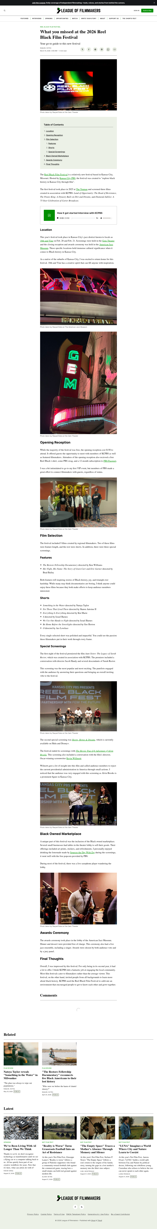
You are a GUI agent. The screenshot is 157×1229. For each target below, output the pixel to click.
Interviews (36, 18)
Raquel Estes (45, 48)
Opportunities (62, 18)
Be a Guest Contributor (120, 1214)
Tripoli (99, 1220)
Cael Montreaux (87, 1171)
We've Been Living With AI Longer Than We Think (20, 1147)
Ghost (93, 1220)
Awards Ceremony (54, 160)
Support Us (114, 18)
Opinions (49, 18)
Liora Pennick (124, 1174)
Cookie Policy (46, 1214)
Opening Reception (54, 135)
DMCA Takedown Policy (76, 1214)
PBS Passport (110, 460)
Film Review (8, 1068)
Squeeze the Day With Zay (82, 852)
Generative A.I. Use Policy (98, 1214)
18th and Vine (46, 240)
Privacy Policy (33, 1214)
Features (52, 143)
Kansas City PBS (67, 178)
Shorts (51, 147)
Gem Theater (108, 240)
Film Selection (52, 139)
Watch (75, 18)
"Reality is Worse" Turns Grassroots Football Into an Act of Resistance (58, 1149)
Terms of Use (59, 1214)
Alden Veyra (47, 1177)
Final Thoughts (52, 164)
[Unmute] (101, 218)
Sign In (136, 10)
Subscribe (147, 11)
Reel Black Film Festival (50, 27)
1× (97, 218)
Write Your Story (88, 18)
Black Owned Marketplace (57, 156)
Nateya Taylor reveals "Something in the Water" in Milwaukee (21, 1075)
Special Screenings (56, 152)
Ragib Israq (8, 1171)
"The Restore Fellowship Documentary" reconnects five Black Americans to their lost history (59, 1076)
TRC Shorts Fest (129, 18)
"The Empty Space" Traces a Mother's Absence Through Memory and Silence (97, 1149)
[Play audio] (58, 218)
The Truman (81, 189)
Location (50, 131)
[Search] (5, 11)
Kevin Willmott (73, 758)
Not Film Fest (47, 1142)
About (102, 18)
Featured (25, 18)
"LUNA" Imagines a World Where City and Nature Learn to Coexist (135, 1149)
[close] (154, 3)
